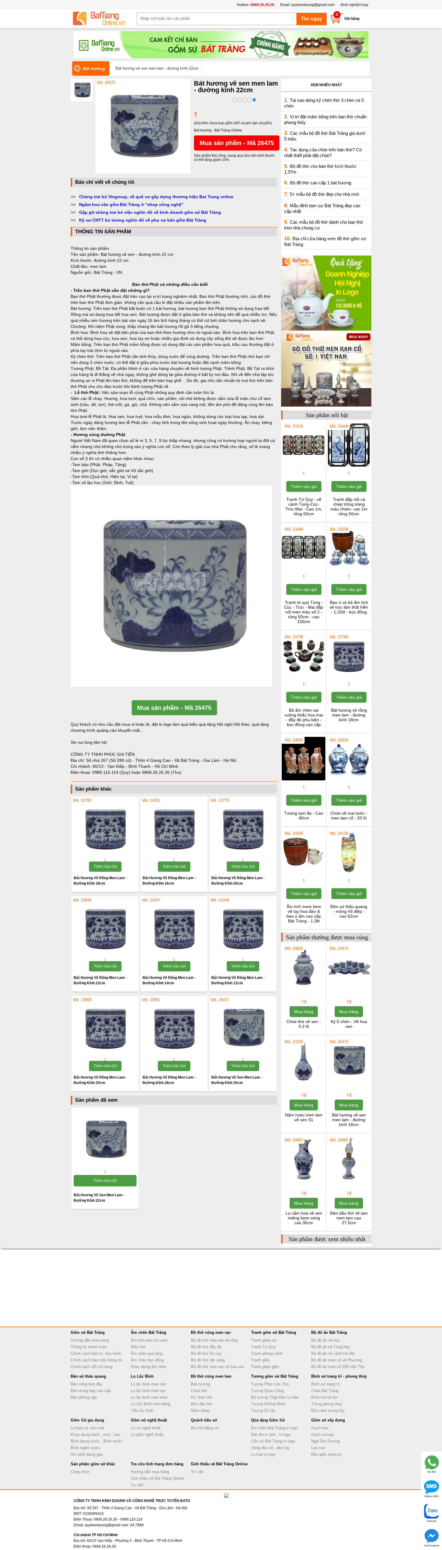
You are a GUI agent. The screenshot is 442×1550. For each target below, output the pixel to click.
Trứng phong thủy (326, 1404)
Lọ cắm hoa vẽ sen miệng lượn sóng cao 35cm (304, 1218)
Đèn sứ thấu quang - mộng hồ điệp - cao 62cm (348, 911)
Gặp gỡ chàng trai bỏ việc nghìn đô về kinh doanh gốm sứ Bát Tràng (150, 212)
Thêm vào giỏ (105, 866)
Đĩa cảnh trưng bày (328, 1410)
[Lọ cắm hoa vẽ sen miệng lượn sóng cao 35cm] (303, 1180)
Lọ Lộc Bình (142, 1376)
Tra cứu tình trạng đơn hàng (157, 1464)
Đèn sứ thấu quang (88, 1376)
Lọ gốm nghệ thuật (147, 1434)
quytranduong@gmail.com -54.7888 (114, 1525)
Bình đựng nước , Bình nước (96, 1441)
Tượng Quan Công (267, 1390)
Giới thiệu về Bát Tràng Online (157, 1478)
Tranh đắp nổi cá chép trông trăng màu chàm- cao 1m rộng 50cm (348, 506)
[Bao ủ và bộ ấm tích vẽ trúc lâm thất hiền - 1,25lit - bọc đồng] (348, 569)
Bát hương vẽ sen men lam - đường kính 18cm (349, 1120)
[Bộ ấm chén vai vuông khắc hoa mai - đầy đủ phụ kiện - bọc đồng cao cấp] (303, 677)
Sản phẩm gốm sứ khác (93, 1464)
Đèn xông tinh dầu (86, 1384)
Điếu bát (138, 1347)
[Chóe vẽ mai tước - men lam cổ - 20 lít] (348, 780)
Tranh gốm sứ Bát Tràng (273, 1332)
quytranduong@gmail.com (313, 5)
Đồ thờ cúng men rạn (211, 1332)
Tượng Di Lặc (263, 1410)
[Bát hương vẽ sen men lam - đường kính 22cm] (142, 172)
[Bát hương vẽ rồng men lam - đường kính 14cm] (174, 927)
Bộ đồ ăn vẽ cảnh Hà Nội (333, 1353)
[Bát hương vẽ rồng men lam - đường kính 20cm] (242, 828)
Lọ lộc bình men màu (149, 1397)
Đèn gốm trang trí (326, 1454)
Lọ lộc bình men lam (148, 1384)
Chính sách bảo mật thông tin (96, 1360)
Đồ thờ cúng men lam (211, 1376)
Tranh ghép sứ (264, 1340)
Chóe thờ (199, 1390)
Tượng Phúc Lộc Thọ (270, 1384)
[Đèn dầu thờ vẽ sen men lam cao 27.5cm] (348, 1180)
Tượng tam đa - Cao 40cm (303, 815)
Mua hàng (303, 1011)
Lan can (318, 1448)
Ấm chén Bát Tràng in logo (274, 1428)
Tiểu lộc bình (142, 1410)
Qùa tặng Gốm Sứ (268, 1420)
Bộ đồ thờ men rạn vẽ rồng (214, 1340)
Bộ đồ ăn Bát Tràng (329, 1332)
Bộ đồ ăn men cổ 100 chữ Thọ (337, 1366)
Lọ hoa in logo (263, 1454)
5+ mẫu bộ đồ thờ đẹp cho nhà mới (324, 194)
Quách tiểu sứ (204, 1420)
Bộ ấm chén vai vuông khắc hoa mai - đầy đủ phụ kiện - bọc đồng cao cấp (303, 717)
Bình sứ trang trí (325, 1384)
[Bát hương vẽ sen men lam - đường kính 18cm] (348, 1081)
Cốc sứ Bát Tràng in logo (273, 1441)
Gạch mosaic (322, 1434)
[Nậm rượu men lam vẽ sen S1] (303, 1081)
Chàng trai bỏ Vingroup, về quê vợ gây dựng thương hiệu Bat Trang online (156, 196)
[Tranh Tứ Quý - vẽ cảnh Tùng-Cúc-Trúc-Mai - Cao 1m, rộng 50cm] (303, 466)
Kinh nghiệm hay (354, 5)
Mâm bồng (200, 1410)
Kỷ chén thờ (202, 1397)
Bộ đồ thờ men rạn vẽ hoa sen (217, 1366)
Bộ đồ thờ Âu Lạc (206, 1353)
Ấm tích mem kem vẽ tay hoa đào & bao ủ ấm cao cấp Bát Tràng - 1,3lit (304, 913)
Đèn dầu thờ (202, 1404)
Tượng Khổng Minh (268, 1404)
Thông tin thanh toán (88, 1347)
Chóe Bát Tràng (325, 1390)
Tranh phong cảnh (266, 1353)
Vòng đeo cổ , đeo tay (270, 1448)
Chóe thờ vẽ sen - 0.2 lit (304, 1024)
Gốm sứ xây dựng (328, 1420)
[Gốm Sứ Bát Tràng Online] (104, 19)
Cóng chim (80, 1472)
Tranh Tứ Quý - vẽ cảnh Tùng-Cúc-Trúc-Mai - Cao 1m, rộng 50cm (303, 506)
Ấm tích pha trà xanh (149, 1340)
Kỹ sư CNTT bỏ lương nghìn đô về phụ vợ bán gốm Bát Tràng (142, 220)
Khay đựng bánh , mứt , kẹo (95, 1434)
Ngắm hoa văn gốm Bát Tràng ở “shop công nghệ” (131, 204)
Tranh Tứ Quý (263, 1347)
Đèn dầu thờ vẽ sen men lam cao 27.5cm (349, 1218)
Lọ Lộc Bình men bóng (150, 1404)
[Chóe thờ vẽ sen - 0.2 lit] (303, 988)
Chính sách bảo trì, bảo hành (96, 1353)
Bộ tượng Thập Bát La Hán (275, 1397)
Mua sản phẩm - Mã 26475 (237, 143)
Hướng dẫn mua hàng (90, 1340)
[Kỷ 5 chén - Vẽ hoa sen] (348, 988)
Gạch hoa (319, 1428)
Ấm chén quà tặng (147, 1353)
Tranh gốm (260, 1360)
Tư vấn (137, 1485)
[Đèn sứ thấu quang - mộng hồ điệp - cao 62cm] (348, 873)
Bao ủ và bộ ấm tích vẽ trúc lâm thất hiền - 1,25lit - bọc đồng (349, 607)
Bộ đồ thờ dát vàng (208, 1360)
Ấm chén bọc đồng (147, 1360)
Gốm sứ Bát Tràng (88, 1332)
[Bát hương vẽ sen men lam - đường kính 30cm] (242, 1027)
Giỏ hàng (351, 19)
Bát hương (200, 1384)
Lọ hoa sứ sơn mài (87, 1428)
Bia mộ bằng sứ (205, 1428)
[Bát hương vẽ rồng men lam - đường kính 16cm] (174, 828)
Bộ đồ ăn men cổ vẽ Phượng (336, 1360)
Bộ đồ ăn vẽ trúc (325, 1340)
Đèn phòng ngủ (84, 1397)
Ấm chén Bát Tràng (148, 1332)
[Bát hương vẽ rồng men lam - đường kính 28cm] (174, 1027)
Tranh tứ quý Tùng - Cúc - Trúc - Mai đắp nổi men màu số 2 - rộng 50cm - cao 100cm (303, 612)
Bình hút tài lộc (324, 1397)
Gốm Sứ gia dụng (87, 1420)
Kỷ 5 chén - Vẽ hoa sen (349, 1024)
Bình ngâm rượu (85, 1448)
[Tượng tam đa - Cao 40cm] (303, 780)
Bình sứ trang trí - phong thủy (339, 1376)
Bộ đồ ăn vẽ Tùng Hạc (330, 1347)
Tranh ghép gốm (265, 1366)
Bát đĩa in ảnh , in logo (270, 1434)
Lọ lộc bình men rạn (148, 1390)
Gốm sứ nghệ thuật (149, 1420)
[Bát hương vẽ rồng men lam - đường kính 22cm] (105, 927)
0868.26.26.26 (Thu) (161, 772)
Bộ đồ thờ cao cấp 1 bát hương (320, 182)
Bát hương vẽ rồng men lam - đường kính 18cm (349, 715)
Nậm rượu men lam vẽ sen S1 (303, 1117)
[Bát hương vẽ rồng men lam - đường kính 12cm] (242, 927)
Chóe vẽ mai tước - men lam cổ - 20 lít (348, 815)
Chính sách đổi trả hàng (91, 1366)
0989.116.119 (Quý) (111, 772)
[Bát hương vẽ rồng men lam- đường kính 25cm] (105, 1027)
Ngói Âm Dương (325, 1441)
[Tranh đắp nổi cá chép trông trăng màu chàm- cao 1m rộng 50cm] (348, 466)
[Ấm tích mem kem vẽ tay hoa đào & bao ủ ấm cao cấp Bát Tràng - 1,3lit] (303, 873)
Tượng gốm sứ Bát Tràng (274, 1376)
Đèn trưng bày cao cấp (91, 1390)
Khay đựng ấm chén (148, 1366)
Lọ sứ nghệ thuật (146, 1428)
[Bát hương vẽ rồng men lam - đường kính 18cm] (105, 828)
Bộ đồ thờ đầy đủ (206, 1347)
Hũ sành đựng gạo (87, 1454)
